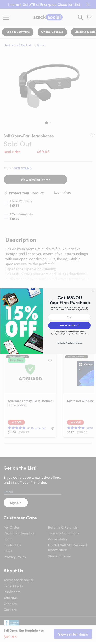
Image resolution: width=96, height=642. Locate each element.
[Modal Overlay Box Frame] (48, 321)
